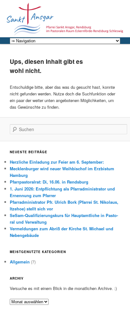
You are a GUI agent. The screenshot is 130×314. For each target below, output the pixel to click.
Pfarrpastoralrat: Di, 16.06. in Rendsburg (49, 182)
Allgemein (20, 262)
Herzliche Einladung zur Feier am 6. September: (57, 162)
